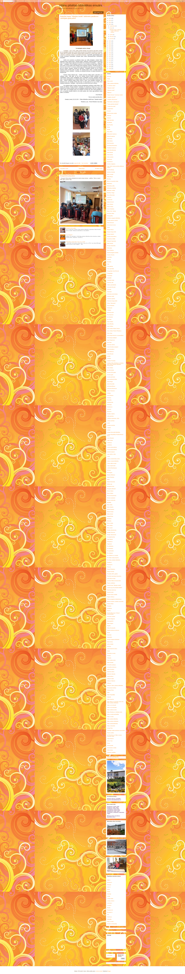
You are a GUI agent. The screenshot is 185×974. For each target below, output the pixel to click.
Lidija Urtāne (110, 440)
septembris (112, 26)
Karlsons (109, 397)
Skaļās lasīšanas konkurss (113, 630)
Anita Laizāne (110, 157)
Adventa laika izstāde (112, 113)
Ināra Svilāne (110, 321)
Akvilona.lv (109, 882)
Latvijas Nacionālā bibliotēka (113, 432)
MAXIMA (109, 502)
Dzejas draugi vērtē (111, 231)
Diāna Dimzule (110, 222)
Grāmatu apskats (111, 298)
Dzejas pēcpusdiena (111, 236)
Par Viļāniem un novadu (112, 555)
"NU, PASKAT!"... (69, 235)
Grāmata (109, 289)
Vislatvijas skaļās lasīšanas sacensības (116, 730)
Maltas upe (109, 484)
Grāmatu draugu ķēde (112, 300)
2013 (110, 58)
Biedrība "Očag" (110, 192)
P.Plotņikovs (110, 541)
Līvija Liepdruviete (111, 465)
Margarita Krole (110, 486)
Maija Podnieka (110, 477)
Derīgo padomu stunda (112, 220)
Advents (109, 117)
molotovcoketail (99, 971)
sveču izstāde (110, 644)
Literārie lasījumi (111, 451)
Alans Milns (109, 131)
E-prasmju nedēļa (111, 238)
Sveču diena (110, 641)
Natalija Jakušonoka (111, 530)
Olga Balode (110, 539)
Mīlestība (109, 520)
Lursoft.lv (109, 905)
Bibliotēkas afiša (110, 185)
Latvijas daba (110, 898)
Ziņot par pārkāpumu (113, 757)
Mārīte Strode (110, 511)
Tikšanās (109, 658)
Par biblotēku (110, 548)
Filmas (108, 891)
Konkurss (109, 411)
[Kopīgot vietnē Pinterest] (96, 163)
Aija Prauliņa (110, 124)
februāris (112, 36)
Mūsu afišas (110, 525)
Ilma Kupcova (110, 314)
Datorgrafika (110, 215)
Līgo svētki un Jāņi (111, 454)
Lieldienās (109, 444)
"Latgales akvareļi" (111, 97)
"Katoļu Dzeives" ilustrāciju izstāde (115, 94)
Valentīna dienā (110, 671)
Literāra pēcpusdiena (112, 447)
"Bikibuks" (109, 92)
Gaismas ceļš (110, 282)
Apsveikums (110, 161)
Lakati (108, 423)
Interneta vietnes (111, 344)
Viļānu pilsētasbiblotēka (112, 723)
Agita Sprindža (110, 120)
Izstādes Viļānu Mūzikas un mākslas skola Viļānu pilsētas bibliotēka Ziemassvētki (115, 364)
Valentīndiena (110, 676)
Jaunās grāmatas (111, 377)
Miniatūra (109, 518)
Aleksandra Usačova (111, 134)
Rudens (109, 610)
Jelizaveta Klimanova (112, 388)
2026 (110, 18)
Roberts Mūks (110, 603)
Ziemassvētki (110, 745)
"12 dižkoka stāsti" (111, 85)
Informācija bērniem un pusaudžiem (115, 335)
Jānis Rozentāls (110, 383)
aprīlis (111, 34)
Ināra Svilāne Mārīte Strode (113, 328)
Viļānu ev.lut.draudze (112, 707)
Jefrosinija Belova (111, 386)
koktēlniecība (110, 402)
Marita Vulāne (110, 491)
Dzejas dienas (110, 229)
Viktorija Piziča (110, 690)
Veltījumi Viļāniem (111, 680)
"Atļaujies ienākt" (111, 90)
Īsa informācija (110, 370)
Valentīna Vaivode (111, 674)
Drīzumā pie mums (111, 225)
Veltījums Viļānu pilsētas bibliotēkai (115, 685)
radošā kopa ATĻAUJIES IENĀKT (114, 587)
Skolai (108, 632)
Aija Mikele (109, 122)
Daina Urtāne (110, 206)
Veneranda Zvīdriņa (111, 687)
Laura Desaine (110, 438)
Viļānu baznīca (110, 699)
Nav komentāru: (85, 163)
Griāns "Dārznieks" (111, 303)
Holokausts (109, 307)
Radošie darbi (110, 592)
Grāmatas (109, 291)
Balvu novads (110, 174)
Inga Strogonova (111, 340)
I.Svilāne (109, 310)
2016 (110, 52)
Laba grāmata (110, 416)
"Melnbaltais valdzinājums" (113, 101)
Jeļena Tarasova (111, 390)
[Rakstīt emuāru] (92, 163)
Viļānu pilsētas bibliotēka (112, 721)
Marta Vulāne (110, 493)
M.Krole (109, 470)
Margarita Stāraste (111, 488)
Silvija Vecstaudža (111, 628)
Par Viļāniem (110, 553)
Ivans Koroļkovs (110, 349)
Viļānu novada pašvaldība (113, 714)
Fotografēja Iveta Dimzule (113, 271)
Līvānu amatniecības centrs (113, 458)
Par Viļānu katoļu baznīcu (113, 557)
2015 (110, 54)
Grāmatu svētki (110, 296)
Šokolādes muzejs (111, 653)
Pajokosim (109, 544)
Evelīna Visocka (110, 254)
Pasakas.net (110, 910)
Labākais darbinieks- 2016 (113, 418)
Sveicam (109, 646)
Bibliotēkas (109, 183)
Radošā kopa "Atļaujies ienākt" (114, 585)
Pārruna (109, 567)
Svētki (108, 651)
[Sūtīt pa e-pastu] (91, 163)
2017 (110, 50)
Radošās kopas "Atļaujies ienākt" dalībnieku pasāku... (115, 31)
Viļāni (108, 692)
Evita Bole (109, 257)
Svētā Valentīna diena (112, 648)
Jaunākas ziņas (64, 168)
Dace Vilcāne (110, 204)
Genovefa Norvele (111, 287)
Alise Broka (109, 138)
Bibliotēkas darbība (111, 188)
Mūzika (108, 907)
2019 (110, 47)
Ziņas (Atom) (83, 172)
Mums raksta (110, 523)
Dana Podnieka (110, 208)
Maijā (108, 479)
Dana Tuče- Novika (111, 211)
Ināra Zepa (109, 333)
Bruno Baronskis (111, 195)
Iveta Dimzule (110, 353)
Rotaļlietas (109, 608)
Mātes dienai (110, 514)
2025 (110, 20)
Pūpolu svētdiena (111, 583)
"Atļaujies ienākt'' (111, 88)
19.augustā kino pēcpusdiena (67, 175)
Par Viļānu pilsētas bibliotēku (113, 560)
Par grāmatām (110, 550)
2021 (110, 43)
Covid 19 (109, 197)
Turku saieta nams (111, 660)
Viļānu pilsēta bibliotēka (112, 719)
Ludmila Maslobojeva (112, 468)
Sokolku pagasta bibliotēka (113, 639)
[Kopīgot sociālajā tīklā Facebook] (95, 163)
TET (108, 914)
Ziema (108, 743)
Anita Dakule (110, 152)
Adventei (109, 115)
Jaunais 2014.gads (111, 372)
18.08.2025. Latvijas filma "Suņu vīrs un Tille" (75, 241)
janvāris (112, 38)
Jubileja (109, 393)
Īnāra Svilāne (110, 367)
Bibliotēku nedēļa (111, 190)
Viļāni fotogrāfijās (111, 694)
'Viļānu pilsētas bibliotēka (113, 83)
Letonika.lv (109, 903)
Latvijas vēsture (110, 900)
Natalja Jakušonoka (111, 534)
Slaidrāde (109, 634)
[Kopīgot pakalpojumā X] (94, 163)
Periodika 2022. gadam (112, 573)
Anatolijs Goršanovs (111, 147)
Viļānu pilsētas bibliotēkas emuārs (80, 5)
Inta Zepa (109, 342)
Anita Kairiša (110, 154)
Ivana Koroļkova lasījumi (112, 346)
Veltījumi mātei (110, 678)
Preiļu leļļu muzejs (111, 578)
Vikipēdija (109, 919)
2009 (110, 66)
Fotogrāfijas (110, 273)
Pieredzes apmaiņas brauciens (114, 576)
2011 (110, 62)
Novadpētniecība (111, 537)
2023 (110, 24)
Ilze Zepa (109, 319)
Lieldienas (109, 442)
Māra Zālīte (109, 504)
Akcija (108, 127)
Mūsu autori (110, 527)
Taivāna (109, 655)
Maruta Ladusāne (111, 497)
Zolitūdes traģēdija (111, 752)
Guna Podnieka (110, 305)
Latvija (108, 896)
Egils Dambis (110, 243)
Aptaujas (109, 884)
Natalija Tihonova (111, 532)
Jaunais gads (110, 374)
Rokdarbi (109, 606)
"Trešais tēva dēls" (111, 106)
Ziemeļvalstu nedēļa (111, 747)
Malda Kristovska (111, 481)
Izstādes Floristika (111, 360)
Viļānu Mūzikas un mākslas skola (114, 712)
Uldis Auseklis (110, 662)
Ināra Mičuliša (110, 323)
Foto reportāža (110, 268)
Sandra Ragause (111, 618)
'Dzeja (108, 78)
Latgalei (109, 427)
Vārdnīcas (109, 916)
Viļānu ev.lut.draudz (111, 705)
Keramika (109, 400)
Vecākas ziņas (98, 168)
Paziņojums (109, 564)
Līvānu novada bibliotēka (113, 461)
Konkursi (109, 409)
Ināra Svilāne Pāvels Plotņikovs (114, 330)
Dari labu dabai (110, 213)
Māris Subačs (110, 507)
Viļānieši (109, 697)
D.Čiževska (109, 199)
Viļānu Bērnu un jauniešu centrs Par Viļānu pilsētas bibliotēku (115, 702)
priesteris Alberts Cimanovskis (114, 580)
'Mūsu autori (110, 81)
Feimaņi (109, 259)
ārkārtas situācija (111, 172)
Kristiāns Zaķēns (111, 413)
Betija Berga (110, 176)
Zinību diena (110, 750)
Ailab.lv (108, 880)
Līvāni (108, 456)
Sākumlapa (82, 168)
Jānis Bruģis (110, 381)
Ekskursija (109, 248)
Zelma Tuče (110, 740)
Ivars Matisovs (110, 351)
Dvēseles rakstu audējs (71, 228)
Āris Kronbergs (110, 169)
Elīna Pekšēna (110, 250)
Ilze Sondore (110, 317)
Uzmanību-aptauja (111, 664)
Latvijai (108, 430)
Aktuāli (108, 129)
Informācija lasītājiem (112, 337)
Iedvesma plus (110, 312)
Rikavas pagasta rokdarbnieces (114, 599)
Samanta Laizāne (111, 616)
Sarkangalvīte (110, 621)
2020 (110, 45)
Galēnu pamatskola (111, 284)
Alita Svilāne (110, 141)
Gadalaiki (109, 277)
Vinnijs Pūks (110, 728)
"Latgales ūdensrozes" (112, 99)
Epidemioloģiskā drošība (112, 252)
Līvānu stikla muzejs (111, 463)
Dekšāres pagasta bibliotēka (113, 218)
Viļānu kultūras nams (112, 709)
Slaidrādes (109, 637)
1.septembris (110, 108)
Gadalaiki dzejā (110, 280)
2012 (110, 60)
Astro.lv (108, 887)
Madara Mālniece (111, 474)
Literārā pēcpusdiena (112, 449)
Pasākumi (109, 562)
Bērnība (109, 178)
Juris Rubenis (110, 395)
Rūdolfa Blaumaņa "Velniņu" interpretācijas (113, 613)
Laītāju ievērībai (110, 420)
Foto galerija (110, 266)
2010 (110, 64)
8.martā (109, 111)
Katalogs (109, 893)
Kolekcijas (109, 404)
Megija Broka (110, 516)
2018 (110, 49)
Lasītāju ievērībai (111, 425)
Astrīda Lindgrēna (111, 164)
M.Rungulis (109, 472)
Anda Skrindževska (111, 150)
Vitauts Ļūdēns (110, 732)
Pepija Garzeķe (110, 571)
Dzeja (108, 227)
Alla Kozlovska (110, 143)
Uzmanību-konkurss (111, 667)
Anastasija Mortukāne (112, 145)
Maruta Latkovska (111, 500)
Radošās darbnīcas (111, 590)
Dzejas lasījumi (110, 234)
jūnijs (111, 28)
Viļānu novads (110, 716)
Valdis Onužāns (110, 669)
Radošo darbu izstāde (112, 594)
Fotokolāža (109, 275)
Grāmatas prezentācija (112, 294)
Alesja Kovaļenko (111, 136)
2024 (110, 22)
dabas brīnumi (110, 202)
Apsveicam (109, 159)
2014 (110, 56)
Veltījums (109, 683)
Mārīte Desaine (110, 509)
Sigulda (108, 625)
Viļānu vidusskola (111, 725)
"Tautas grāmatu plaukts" (113, 104)
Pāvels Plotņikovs (111, 569)
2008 (110, 68)
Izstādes (109, 358)
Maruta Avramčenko (111, 495)
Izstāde (108, 356)
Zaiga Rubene (110, 738)
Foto (108, 264)
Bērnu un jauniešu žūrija (112, 181)
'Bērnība (109, 76)
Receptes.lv (109, 912)
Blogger (109, 971)
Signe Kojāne (110, 623)
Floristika (109, 261)
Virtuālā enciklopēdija (112, 923)
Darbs (108, 889)
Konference (109, 406)
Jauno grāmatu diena (112, 379)
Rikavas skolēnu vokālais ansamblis (115, 601)
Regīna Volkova (110, 596)
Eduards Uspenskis (111, 241)
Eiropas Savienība (111, 245)
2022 (110, 41)
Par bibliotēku (110, 546)
